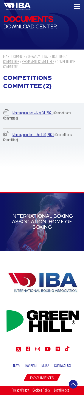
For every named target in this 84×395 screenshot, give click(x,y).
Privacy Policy (20, 390)
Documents (42, 377)
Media (45, 365)
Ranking (31, 365)
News (16, 365)
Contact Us (62, 365)
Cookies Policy (41, 390)
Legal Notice (61, 390)
